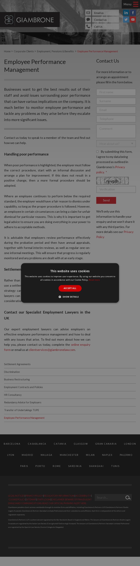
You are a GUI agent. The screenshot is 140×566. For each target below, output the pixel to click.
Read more (94, 280)
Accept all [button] (70, 288)
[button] (70, 297)
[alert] (70, 283)
